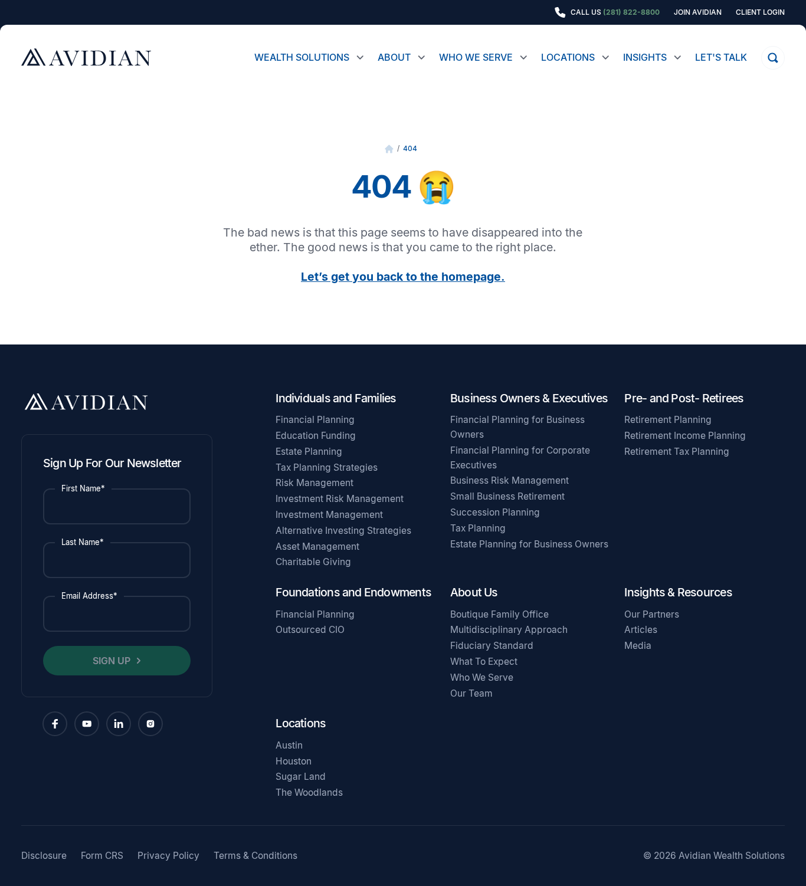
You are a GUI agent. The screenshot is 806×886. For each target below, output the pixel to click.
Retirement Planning (668, 419)
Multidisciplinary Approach (509, 629)
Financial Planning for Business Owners (517, 427)
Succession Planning (495, 512)
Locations (568, 57)
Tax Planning (478, 528)
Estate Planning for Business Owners (529, 544)
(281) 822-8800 (631, 12)
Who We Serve (476, 57)
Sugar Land (301, 776)
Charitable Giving (313, 561)
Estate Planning (309, 451)
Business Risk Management (509, 480)
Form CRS (102, 856)
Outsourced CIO (310, 629)
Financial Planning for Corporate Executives (520, 458)
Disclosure (44, 856)
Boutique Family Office (499, 614)
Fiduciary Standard (491, 645)
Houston (294, 761)
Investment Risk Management (340, 498)
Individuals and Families (336, 398)
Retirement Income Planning (685, 435)
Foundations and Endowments (353, 592)
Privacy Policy (168, 856)
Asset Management (317, 546)
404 (410, 148)
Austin (289, 745)
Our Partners (651, 614)
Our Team (471, 693)
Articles (640, 629)
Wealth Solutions (301, 57)
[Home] (389, 149)
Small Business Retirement (507, 496)
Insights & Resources (678, 592)
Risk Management (314, 482)
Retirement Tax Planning (676, 451)
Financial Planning (315, 419)
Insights (645, 57)
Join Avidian (698, 12)
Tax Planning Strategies (327, 467)
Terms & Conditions (255, 856)
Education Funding (316, 435)
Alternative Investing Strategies (343, 530)
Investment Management (329, 514)
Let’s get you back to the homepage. (403, 277)
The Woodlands (309, 792)
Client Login (760, 12)
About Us (474, 592)
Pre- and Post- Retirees (683, 398)
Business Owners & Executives (529, 398)
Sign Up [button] (111, 661)
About (394, 57)
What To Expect (483, 661)
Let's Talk (721, 57)
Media (637, 645)
